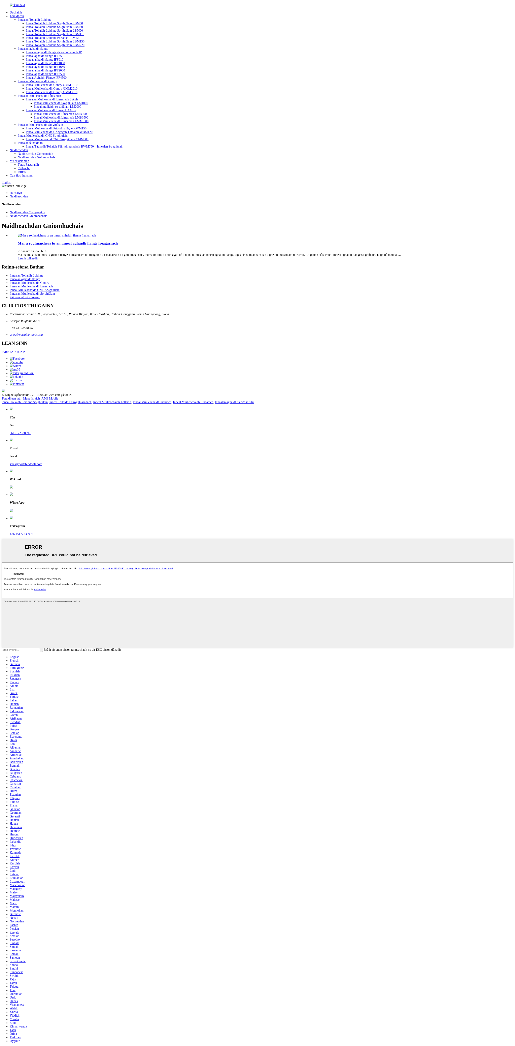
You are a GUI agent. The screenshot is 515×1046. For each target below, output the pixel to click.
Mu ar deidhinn (19, 161)
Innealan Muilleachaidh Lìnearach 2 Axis (52, 99)
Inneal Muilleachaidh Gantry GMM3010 (51, 92)
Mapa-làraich (31, 398)
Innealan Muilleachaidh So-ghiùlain (40, 124)
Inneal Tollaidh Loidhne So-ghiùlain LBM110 (55, 34)
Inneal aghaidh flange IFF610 (44, 59)
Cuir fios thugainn (21, 175)
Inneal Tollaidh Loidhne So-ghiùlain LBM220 (55, 45)
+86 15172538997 (21, 534)
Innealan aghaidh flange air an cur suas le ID (54, 52)
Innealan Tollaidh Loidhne (34, 19)
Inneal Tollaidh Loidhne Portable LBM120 (53, 37)
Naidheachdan (19, 150)
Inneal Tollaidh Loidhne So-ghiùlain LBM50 (54, 23)
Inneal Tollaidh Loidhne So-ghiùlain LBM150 (55, 41)
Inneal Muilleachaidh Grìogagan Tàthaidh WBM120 (59, 132)
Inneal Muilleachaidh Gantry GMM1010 (51, 85)
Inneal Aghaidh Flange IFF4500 (46, 77)
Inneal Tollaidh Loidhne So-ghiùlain (25, 402)
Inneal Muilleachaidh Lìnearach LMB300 (60, 114)
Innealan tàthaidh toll (31, 143)
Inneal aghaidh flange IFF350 (44, 56)
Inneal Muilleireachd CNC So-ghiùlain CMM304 (57, 139)
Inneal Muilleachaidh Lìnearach (193, 402)
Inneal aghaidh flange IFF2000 (45, 70)
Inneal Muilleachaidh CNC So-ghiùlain (43, 135)
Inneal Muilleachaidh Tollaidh (112, 402)
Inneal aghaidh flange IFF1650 (45, 66)
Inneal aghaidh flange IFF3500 (45, 74)
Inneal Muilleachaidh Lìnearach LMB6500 (61, 117)
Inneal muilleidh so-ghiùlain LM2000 (57, 106)
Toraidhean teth (11, 398)
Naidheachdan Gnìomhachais (36, 157)
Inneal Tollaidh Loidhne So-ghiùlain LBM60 (54, 27)
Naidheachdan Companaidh (35, 153)
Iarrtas (22, 171)
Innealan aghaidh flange (33, 48)
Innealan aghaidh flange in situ (234, 402)
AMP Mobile (49, 398)
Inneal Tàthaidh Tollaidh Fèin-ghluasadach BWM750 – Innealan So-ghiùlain (74, 146)
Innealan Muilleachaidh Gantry (37, 81)
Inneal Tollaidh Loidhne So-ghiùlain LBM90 (54, 30)
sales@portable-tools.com (26, 334)
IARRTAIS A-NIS (14, 351)
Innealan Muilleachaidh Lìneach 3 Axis (51, 110)
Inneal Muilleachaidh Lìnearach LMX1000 (61, 121)
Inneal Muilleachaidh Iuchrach (152, 402)
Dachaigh (16, 12)
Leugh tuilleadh (28, 258)
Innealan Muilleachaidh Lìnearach (39, 95)
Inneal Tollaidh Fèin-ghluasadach (70, 402)
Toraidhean (17, 16)
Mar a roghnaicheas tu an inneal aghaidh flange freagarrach (68, 243)
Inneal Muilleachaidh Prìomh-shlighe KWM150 (56, 128)
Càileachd (24, 168)
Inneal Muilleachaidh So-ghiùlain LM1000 (61, 103)
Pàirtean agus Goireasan (25, 297)
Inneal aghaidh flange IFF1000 (45, 63)
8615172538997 (20, 433)
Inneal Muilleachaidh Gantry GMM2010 (51, 88)
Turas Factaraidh (28, 164)
